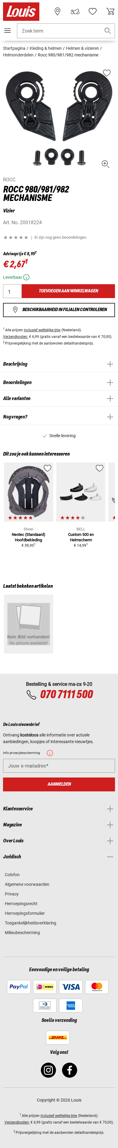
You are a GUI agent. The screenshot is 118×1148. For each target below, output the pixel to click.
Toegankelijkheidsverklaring (30, 923)
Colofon (12, 874)
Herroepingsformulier (25, 913)
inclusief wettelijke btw (42, 330)
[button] (107, 31)
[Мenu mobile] (7, 30)
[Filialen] (57, 11)
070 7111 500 (66, 695)
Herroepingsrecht (21, 903)
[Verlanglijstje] (92, 11)
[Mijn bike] (75, 11)
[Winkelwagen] (110, 11)
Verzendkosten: (15, 337)
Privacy (12, 894)
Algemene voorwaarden (27, 884)
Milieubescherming (22, 932)
